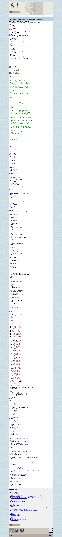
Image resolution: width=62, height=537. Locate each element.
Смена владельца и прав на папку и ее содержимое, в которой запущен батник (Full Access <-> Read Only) (27, 497)
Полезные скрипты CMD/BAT (16, 515)
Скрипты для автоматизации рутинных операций (19, 509)
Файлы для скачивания (14, 492)
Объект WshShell (13, 518)
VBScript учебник (14, 517)
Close (10, 1)
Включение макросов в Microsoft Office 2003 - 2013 (19, 498)
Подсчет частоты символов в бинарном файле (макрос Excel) (20, 499)
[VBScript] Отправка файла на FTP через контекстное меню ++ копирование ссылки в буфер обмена (26, 495)
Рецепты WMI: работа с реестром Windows (17, 490)
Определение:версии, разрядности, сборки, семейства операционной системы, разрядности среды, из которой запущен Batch (30, 507)
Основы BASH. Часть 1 (14, 520)
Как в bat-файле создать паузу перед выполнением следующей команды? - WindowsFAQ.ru (25, 510)
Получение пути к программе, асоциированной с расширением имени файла (23, 496)
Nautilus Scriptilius (14, 511)
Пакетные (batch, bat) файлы (15, 508)
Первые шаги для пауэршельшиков (16, 505)
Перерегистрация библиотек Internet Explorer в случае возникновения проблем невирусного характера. (27, 500)
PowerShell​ (12, 504)
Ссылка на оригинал (12, 16)
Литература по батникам (15, 514)
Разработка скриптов (14, 491)
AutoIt (12, 506)
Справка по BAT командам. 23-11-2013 (17, 512)
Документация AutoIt (14, 503)
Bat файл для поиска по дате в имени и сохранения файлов (20, 513)
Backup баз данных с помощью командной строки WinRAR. (20, 502)
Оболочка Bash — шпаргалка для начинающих (18, 519)
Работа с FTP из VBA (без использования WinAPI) (19, 501)
